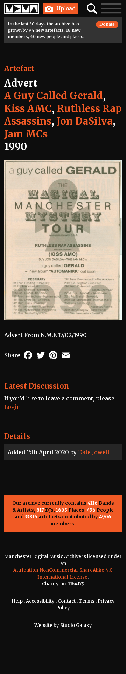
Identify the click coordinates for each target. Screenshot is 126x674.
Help (17, 601)
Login (12, 406)
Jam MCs (26, 134)
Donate (107, 24)
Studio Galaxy (76, 625)
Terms (86, 601)
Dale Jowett (94, 452)
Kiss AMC (28, 108)
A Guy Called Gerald (53, 95)
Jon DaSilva (85, 121)
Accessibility (40, 601)
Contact (67, 601)
